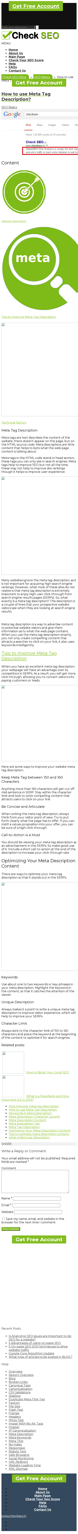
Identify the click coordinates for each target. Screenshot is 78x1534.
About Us (16, 53)
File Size (14, 1406)
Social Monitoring (21, 1458)
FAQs (13, 67)
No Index (15, 1444)
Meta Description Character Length (34, 1116)
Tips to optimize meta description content (39, 1134)
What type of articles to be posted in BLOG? (40, 1357)
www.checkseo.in (13, 1516)
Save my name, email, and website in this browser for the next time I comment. (32, 1220)
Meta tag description (13, 221)
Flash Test (16, 1409)
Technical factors (13, 422)
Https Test (16, 1420)
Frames (14, 1413)
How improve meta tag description (34, 1106)
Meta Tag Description (24, 1127)
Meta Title (16, 1441)
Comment (8, 1168)
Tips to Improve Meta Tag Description (28, 317)
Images (14, 1427)
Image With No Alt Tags (26, 1423)
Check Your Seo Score (42, 1499)
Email (6, 1205)
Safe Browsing (19, 1455)
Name (6, 1198)
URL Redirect (18, 1462)
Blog (12, 1378)
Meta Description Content (27, 1120)
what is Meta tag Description (29, 1137)
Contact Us (17, 70)
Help (12, 63)
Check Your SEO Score (26, 60)
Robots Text (17, 1451)
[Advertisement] (39, 1283)
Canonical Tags (19, 1385)
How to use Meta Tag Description (33, 1109)
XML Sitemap (18, 1469)
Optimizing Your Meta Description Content (40, 1130)
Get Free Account (35, 6)
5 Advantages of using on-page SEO (35, 1343)
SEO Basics (9, 107)
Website (7, 1212)
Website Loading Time (25, 1465)
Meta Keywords (20, 1437)
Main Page (17, 57)
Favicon (14, 1403)
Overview (15, 1371)
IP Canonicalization (22, 1430)
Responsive (17, 1448)
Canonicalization (20, 1389)
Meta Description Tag (24, 1123)
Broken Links (18, 1382)
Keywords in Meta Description (30, 1113)
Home (13, 50)
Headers (15, 1416)
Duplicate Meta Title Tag (27, 1399)
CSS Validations (19, 1392)
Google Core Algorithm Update (31, 1353)
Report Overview (21, 1375)
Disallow (15, 1396)
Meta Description (21, 1434)
